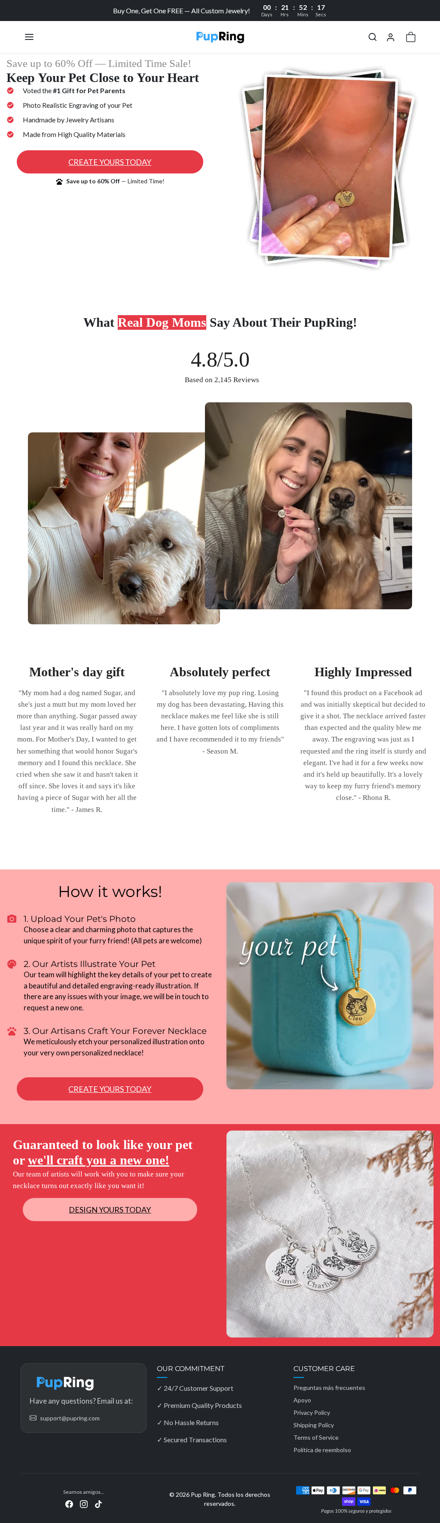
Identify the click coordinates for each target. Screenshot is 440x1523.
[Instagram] (83, 1503)
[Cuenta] (390, 37)
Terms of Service (316, 1437)
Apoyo (302, 1400)
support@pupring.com (70, 1418)
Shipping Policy (313, 1425)
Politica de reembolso (322, 1449)
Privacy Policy (311, 1412)
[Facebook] (69, 1503)
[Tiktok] (98, 1503)
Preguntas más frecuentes (329, 1387)
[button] (38, 37)
